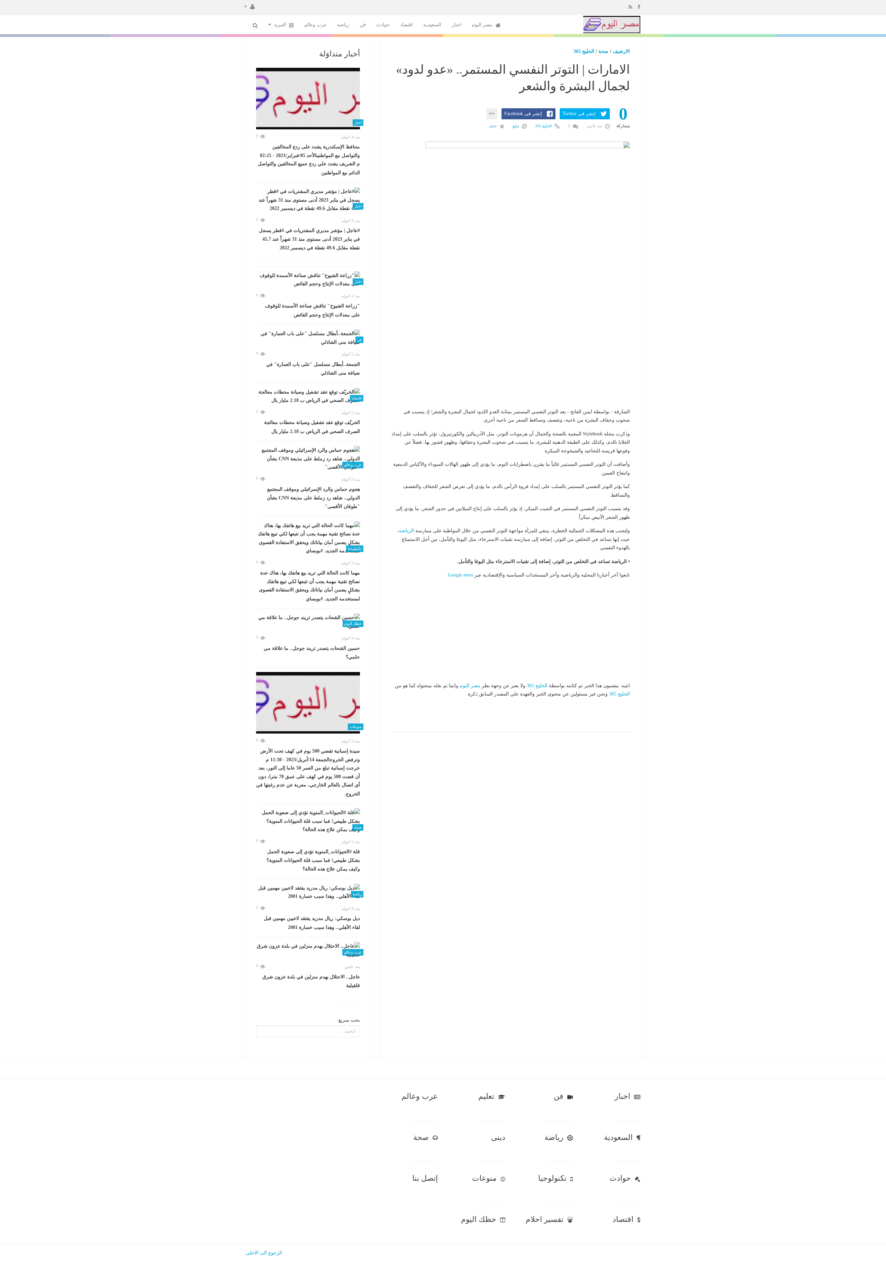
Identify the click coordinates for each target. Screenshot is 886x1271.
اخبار (456, 24)
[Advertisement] (510, 364)
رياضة (343, 24)
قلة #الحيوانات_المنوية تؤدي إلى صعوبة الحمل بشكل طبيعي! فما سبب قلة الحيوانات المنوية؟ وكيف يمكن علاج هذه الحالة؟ (313, 860)
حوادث (383, 24)
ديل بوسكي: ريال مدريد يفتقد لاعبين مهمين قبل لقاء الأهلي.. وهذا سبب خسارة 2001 (312, 923)
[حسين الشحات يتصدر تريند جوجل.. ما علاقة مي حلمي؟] (308, 622)
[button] (249, 6)
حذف (493, 126)
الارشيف (621, 51)
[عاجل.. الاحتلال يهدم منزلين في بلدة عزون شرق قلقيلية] (308, 950)
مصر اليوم (483, 24)
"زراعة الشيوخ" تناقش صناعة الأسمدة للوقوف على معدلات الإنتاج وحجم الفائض (312, 310)
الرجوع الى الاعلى (264, 1252)
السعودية (432, 24)
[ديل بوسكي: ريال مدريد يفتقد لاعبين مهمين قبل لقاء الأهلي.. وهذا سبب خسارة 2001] (308, 892)
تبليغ (516, 126)
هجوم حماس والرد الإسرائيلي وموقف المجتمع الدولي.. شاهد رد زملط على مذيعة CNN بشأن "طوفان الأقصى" (313, 498)
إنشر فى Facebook (523, 113)
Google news (460, 575)
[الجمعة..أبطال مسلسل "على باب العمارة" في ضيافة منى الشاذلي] (308, 338)
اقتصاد (406, 24)
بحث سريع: (348, 1020)
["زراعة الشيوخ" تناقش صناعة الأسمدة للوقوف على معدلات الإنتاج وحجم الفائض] (308, 279)
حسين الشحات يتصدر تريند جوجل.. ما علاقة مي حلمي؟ (312, 653)
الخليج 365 (583, 51)
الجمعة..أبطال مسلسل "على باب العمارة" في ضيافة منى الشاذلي (313, 369)
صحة (603, 51)
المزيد (280, 24)
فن (363, 24)
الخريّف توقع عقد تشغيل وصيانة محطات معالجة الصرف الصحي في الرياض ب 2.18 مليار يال (312, 427)
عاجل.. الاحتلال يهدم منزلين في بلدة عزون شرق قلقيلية (311, 981)
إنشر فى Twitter (579, 113)
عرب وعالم (315, 24)
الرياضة (406, 530)
